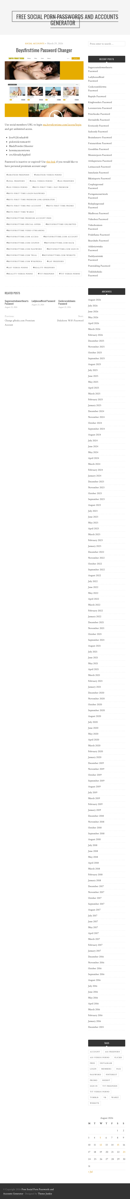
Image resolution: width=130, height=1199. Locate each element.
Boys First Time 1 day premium (50, 187)
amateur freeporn (17, 174)
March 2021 (94, 675)
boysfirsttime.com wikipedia (24, 261)
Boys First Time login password (25, 193)
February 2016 (95, 1015)
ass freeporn (66, 181)
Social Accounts (34, 43)
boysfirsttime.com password (24, 249)
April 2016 (93, 1003)
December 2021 (96, 622)
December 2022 (96, 552)
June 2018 (93, 851)
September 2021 (96, 640)
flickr (118, 1057)
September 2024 (96, 429)
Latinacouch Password (99, 167)
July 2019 (92, 792)
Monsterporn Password (100, 155)
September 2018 (96, 833)
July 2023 (93, 511)
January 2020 (94, 757)
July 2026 (93, 305)
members (106, 1069)
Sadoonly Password (98, 131)
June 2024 (93, 446)
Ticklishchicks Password (95, 273)
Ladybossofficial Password (43, 301)
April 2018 (93, 863)
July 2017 (92, 915)
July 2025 (93, 370)
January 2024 (94, 475)
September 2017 (96, 904)
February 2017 (95, 945)
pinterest (111, 1074)
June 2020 (93, 728)
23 (124, 1152)
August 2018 (94, 839)
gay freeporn (55, 261)
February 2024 (95, 470)
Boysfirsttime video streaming (25, 230)
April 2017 (93, 933)
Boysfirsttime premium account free (29, 218)
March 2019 (94, 798)
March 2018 (94, 868)
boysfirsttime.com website (59, 255)
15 (118, 1145)
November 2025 (96, 346)
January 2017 (94, 951)
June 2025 (93, 376)
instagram (106, 1063)
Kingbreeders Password (100, 102)
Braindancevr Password (100, 137)
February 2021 (95, 681)
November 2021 (96, 628)
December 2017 (96, 886)
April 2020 (93, 739)
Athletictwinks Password (95, 248)
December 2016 (96, 956)
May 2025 (93, 382)
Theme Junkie (45, 1193)
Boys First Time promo (60, 205)
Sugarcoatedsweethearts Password (16, 302)
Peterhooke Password (99, 114)
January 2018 (94, 880)
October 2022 (95, 563)
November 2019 (96, 769)
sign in (94, 1086)
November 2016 (96, 962)
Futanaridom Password (100, 143)
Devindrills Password (99, 120)
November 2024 (96, 417)
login (93, 1069)
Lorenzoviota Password (100, 108)
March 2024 (94, 464)
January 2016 (94, 1021)
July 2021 (92, 651)
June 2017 (93, 921)
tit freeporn (46, 273)
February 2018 (95, 874)
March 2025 (94, 393)
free (92, 1063)
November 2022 (96, 558)
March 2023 (94, 534)
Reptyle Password (97, 96)
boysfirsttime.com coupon (22, 242)
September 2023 (96, 499)
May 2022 (93, 593)
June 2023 (93, 516)
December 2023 (96, 481)
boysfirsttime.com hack (59, 242)
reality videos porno (19, 273)
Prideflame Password (99, 235)
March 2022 (94, 604)
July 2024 (93, 440)
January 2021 (94, 687)
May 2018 (93, 857)
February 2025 (95, 399)
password (95, 1074)
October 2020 (95, 704)
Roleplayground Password (96, 205)
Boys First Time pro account (23, 205)
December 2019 (96, 763)
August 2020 (94, 716)
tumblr (94, 1097)
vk (105, 1097)
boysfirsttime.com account (60, 236)
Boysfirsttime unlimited (61, 224)
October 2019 (95, 775)
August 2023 (94, 505)
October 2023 (95, 493)
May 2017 (93, 927)
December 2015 (96, 1027)
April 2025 (93, 387)
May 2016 (93, 997)
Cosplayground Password (95, 186)
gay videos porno (17, 267)
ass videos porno (17, 187)
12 (101, 1145)
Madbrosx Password (98, 213)
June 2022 (93, 587)
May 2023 (93, 522)
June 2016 (93, 992)
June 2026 (93, 311)
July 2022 (93, 581)
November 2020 (96, 698)
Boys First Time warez (20, 212)
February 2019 (95, 804)
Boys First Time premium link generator (30, 199)
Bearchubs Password (98, 240)
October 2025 (95, 352)
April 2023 (93, 528)
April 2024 (93, 458)
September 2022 (96, 569)
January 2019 (94, 810)
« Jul (90, 1171)
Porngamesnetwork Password (98, 196)
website (94, 1103)
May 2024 (93, 452)
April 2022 (93, 599)
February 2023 (95, 540)
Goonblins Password (98, 149)
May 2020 (93, 734)
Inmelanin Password (98, 172)
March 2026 (94, 329)
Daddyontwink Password (95, 258)
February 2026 (95, 335)
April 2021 (93, 669)
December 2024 (96, 411)
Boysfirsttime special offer (23, 224)
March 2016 (94, 1009)
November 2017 (96, 892)
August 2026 (94, 299)
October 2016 (95, 968)
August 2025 (94, 364)
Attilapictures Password (100, 161)
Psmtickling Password (99, 266)
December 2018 (96, 816)
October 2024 (95, 423)
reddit (106, 1080)
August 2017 (94, 909)
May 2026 (93, 317)
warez (115, 1097)
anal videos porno (41, 181)
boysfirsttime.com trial (21, 255)
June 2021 (93, 657)
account (95, 1052)
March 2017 (94, 939)
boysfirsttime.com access (22, 236)
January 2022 (94, 616)
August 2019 (94, 786)
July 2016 (92, 986)
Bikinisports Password (99, 178)
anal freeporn (15, 181)
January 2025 (94, 405)
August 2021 (94, 646)
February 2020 (95, 751)
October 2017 (95, 898)
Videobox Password (98, 219)
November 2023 (96, 487)
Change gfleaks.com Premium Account (20, 323)
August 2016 (94, 980)
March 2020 (94, 745)
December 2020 (96, 692)
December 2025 (96, 341)
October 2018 (95, 827)
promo (94, 1080)
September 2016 (96, 974)
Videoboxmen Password (95, 227)
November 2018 (96, 821)
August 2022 (94, 575)
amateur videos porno (48, 174)
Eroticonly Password (98, 125)
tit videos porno (69, 273)
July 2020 (93, 722)
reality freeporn (44, 267)
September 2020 (96, 710)
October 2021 (95, 634)
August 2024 (94, 434)
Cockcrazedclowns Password (66, 302)
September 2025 (96, 358)
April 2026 (93, 323)
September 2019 (96, 780)
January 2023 (94, 546)
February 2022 (95, 610)
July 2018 (92, 845)
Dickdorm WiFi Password (70, 320)
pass (118, 1069)
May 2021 (93, 663)
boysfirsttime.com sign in (63, 249)
